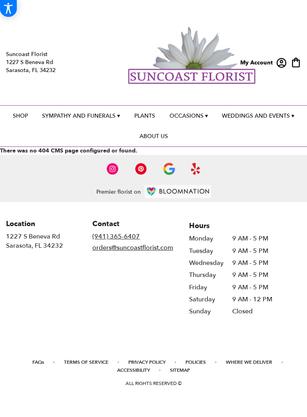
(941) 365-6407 (116, 236)
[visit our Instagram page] (113, 169)
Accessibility (133, 370)
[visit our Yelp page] (195, 169)
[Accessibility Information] (8, 8)
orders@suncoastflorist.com (132, 247)
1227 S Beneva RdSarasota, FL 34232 (34, 241)
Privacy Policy (146, 362)
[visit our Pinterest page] (141, 169)
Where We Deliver (249, 362)
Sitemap (180, 370)
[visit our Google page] (169, 169)
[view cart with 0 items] (296, 62)
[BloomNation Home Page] (178, 191)
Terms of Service (86, 362)
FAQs (38, 362)
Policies (195, 362)
